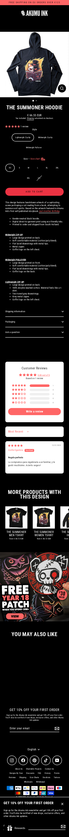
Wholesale (28, 782)
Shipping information (15, 311)
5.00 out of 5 (44, 375)
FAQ (39, 773)
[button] (13, 126)
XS (10, 168)
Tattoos (57, 777)
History (48, 773)
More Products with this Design (34, 494)
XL (47, 168)
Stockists (46, 777)
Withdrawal (40, 782)
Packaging (10, 321)
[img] (15, 445)
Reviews (12, 777)
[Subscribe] (62, 826)
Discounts (30, 773)
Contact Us (49, 769)
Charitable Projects (33, 769)
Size (32, 158)
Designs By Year (16, 773)
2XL (57, 168)
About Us (19, 769)
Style (34, 129)
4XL (39, 178)
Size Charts (34, 777)
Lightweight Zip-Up (22, 137)
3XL (28, 178)
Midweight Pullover (34, 147)
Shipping (30, 118)
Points (56, 773)
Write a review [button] (34, 411)
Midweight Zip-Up (45, 137)
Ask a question (12, 332)
